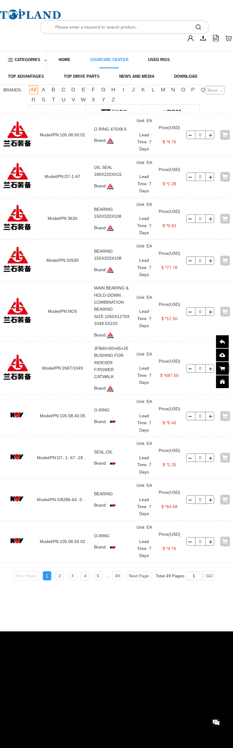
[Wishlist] (229, 38)
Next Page (139, 575)
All (33, 90)
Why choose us (19, 661)
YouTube (152, 674)
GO (209, 575)
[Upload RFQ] (203, 38)
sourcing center (109, 59)
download (185, 76)
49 (117, 575)
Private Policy (101, 640)
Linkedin (151, 644)
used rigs (159, 59)
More (213, 90)
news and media (136, 76)
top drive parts (82, 76)
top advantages (26, 76)
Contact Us (56, 640)
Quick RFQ (14, 640)
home (64, 59)
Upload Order (17, 651)
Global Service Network (62, 651)
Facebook (153, 659)
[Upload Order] (216, 38)
